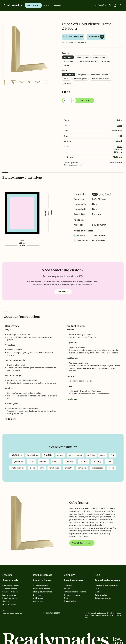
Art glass (82, 74)
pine (109, 461)
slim (42, 468)
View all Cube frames (81, 543)
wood (111, 468)
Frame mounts (9, 595)
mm (95, 194)
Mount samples (9, 598)
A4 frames (38, 598)
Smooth (118, 152)
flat (112, 455)
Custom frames (9, 588)
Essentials (78, 36)
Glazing (5, 601)
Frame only (105, 61)
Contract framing (72, 595)
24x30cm (117, 157)
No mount (68, 57)
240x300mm (33, 455)
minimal (56, 461)
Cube (119, 120)
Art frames (38, 601)
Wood (119, 141)
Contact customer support (108, 580)
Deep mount (69, 61)
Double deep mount (87, 61)
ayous (60, 455)
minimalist (69, 461)
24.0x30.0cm (16, 455)
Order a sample (10, 580)
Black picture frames (42, 591)
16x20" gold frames (41, 588)
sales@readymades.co (13, 613)
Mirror (66, 65)
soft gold (82, 468)
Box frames (38, 595)
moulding (97, 461)
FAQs (97, 588)
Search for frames (42, 580)
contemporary (75, 455)
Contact (57, 5)
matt (31, 461)
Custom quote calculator (106, 585)
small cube (54, 468)
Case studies (70, 601)
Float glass (68, 74)
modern (83, 461)
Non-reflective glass (99, 74)
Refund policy (101, 595)
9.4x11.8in (48, 455)
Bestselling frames (10, 585)
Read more (10, 419)
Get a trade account (74, 580)
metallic (43, 461)
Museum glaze (80, 79)
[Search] (110, 5)
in (108, 194)
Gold (119, 125)
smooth (68, 468)
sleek (32, 468)
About (47, 5)
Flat (120, 136)
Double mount (99, 57)
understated (97, 468)
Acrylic (67, 79)
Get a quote (63, 291)
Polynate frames (10, 591)
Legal (97, 591)
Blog (66, 598)
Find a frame (32, 5)
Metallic (118, 149)
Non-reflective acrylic (101, 79)
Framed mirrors (9, 604)
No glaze (67, 83)
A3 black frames (40, 585)
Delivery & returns (103, 598)
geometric (19, 461)
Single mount (83, 57)
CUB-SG (91, 455)
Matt (119, 146)
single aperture (17, 468)
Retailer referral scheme (75, 591)
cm (101, 194)
